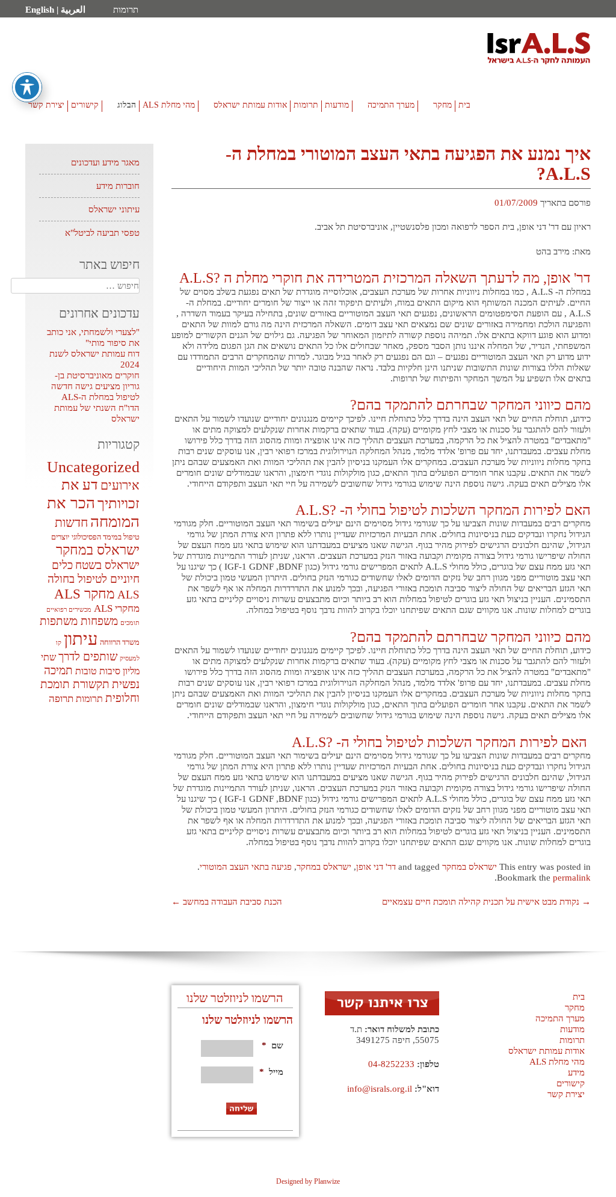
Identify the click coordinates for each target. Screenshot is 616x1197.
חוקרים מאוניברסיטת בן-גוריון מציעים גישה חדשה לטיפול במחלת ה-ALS (95, 386)
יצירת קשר (46, 104)
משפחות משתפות (79, 621)
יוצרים (60, 536)
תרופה (61, 698)
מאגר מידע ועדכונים (105, 162)
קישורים (85, 104)
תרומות (125, 9)
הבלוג (126, 104)
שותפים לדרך (87, 656)
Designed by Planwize (308, 1181)
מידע (576, 1072)
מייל (272, 1072)
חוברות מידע (118, 186)
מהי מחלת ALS (169, 104)
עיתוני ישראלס (114, 209)
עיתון (80, 638)
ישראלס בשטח (107, 565)
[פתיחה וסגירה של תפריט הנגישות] (27, 87)
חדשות (71, 522)
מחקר (442, 104)
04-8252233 (391, 1064)
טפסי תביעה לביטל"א (102, 233)
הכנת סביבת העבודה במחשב (226, 901)
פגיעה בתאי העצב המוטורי (246, 867)
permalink (572, 877)
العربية (73, 9)
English (39, 9)
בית (464, 104)
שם (272, 1045)
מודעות (337, 104)
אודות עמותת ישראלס (250, 104)
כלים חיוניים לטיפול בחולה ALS (94, 580)
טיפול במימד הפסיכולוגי (106, 536)
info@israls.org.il (379, 1089)
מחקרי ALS (117, 608)
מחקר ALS (84, 594)
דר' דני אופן (376, 867)
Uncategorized (93, 467)
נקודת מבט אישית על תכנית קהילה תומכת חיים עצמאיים (486, 901)
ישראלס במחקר (469, 867)
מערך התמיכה (391, 104)
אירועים (120, 485)
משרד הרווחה (120, 642)
